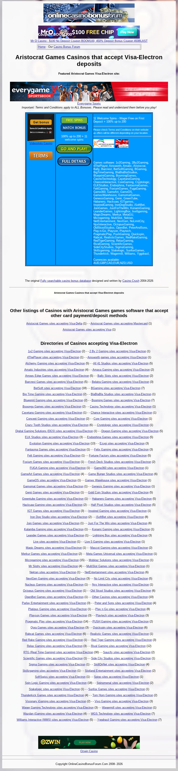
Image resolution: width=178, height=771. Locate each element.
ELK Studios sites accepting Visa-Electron (52, 437)
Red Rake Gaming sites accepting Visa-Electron (52, 640)
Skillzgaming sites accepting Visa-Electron (49, 670)
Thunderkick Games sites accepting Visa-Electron (52, 695)
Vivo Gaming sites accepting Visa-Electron (122, 701)
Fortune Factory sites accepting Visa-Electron (118, 455)
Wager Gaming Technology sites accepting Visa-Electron (58, 707)
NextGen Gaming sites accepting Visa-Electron (56, 578)
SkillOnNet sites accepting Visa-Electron (119, 664)
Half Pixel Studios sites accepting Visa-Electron (121, 504)
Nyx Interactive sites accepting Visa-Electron (120, 584)
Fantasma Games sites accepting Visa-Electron (55, 449)
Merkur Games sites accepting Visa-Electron (49, 553)
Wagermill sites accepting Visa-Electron (127, 707)
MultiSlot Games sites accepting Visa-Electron (115, 566)
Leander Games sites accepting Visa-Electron (55, 535)
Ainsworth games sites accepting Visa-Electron (117, 357)
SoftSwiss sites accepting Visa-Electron (60, 676)
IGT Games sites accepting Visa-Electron (53, 510)
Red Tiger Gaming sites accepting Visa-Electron (121, 640)
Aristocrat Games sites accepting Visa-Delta (54, 323)
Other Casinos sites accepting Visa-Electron (120, 597)
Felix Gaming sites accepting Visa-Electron (121, 449)
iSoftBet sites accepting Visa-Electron (120, 517)
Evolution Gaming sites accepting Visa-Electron (60, 443)
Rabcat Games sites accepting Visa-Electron (53, 633)
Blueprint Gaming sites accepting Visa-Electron (53, 400)
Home (42, 46)
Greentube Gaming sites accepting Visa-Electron (53, 498)
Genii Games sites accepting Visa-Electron (52, 492)
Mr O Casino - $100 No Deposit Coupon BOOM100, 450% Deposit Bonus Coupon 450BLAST (89, 41)
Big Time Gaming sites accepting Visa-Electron (52, 394)
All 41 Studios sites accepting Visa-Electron (120, 363)
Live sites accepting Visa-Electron (54, 541)
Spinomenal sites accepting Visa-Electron (123, 682)
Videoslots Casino (41, 143)
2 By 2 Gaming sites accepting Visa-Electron (117, 351)
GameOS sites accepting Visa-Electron (52, 480)
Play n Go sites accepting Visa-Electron (120, 609)
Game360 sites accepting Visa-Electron (119, 468)
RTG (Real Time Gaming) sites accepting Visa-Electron (58, 652)
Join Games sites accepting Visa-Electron (52, 523)
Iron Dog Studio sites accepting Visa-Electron (58, 517)
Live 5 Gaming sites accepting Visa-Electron (113, 541)
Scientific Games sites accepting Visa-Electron (53, 658)
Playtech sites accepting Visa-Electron (120, 615)
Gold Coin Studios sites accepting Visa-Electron (118, 492)
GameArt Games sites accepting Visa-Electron (50, 474)
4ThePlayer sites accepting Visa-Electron (53, 357)
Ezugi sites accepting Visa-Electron (122, 443)
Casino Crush (130, 280)
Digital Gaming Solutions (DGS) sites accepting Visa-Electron (54, 431)
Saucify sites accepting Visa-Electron (126, 652)
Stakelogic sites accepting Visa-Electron (54, 689)
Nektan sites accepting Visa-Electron (53, 572)
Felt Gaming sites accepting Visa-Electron (54, 455)
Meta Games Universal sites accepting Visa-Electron (119, 553)
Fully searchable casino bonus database (65, 280)
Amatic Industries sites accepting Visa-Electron (54, 369)
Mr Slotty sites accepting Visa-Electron (53, 566)
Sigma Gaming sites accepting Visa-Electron (57, 664)
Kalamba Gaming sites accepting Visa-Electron (54, 529)
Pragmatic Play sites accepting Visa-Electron (53, 621)
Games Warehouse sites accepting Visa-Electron (116, 480)
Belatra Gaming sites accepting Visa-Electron (120, 381)
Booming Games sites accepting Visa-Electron (121, 400)
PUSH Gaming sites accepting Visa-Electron (120, 621)
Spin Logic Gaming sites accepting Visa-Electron (56, 682)
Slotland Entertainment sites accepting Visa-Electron (118, 670)
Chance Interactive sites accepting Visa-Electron (121, 412)
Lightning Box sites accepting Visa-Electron (120, 535)
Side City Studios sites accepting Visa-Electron (121, 658)
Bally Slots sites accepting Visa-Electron (123, 375)
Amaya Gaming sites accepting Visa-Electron (121, 369)
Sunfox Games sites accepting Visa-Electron (116, 689)
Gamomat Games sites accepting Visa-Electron (53, 486)
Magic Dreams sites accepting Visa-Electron (54, 547)
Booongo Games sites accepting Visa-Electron (52, 406)
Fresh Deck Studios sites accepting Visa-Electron (119, 461)
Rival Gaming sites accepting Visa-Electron (118, 646)
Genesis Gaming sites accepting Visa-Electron (121, 486)
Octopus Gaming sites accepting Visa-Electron (52, 590)
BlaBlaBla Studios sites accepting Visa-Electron (121, 394)
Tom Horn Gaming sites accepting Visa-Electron (122, 695)
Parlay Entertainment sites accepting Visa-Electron (54, 603)
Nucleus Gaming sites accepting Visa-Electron (54, 584)
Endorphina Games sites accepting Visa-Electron (118, 437)
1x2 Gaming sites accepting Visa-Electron (54, 351)
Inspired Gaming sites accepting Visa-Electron (117, 510)
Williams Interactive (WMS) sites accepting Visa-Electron (53, 719)
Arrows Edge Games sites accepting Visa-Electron (57, 375)
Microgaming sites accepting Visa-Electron (52, 560)
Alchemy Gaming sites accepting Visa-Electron (55, 363)
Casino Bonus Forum (67, 46)
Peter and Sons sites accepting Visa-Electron (123, 603)
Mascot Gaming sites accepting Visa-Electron (119, 547)
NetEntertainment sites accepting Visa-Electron (114, 572)
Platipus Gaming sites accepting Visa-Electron (57, 609)
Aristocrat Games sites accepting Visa (87, 329)
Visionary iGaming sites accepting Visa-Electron (55, 701)
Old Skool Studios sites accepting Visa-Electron (121, 590)
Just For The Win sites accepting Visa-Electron (117, 523)
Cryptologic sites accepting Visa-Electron (123, 425)
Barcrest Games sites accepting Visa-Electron (54, 381)
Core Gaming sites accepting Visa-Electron (121, 418)
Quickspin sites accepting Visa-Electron (118, 627)
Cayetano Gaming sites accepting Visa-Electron (52, 412)
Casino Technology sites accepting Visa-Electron (121, 406)
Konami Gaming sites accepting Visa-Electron (121, 529)
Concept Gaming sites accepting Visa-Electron (55, 418)
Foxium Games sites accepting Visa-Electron (51, 461)
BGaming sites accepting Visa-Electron (115, 388)
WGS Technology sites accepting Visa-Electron (121, 713)
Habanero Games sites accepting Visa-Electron (122, 498)
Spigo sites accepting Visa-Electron (116, 676)
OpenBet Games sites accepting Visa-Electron (54, 597)
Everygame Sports (89, 103)
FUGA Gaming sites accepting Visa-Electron (58, 468)
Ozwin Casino (89, 751)
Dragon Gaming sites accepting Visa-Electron (130, 431)
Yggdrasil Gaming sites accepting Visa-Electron (127, 719)
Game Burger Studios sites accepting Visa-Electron (120, 474)
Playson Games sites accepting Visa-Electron (58, 615)
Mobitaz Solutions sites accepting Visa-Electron (119, 560)
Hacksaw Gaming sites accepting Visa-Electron (52, 504)
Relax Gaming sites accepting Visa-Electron (54, 646)
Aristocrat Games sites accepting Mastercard (119, 323)
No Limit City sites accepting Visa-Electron (121, 578)
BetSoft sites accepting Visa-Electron (57, 388)
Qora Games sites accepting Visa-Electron (57, 627)
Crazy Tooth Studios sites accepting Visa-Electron (57, 425)
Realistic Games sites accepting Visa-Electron (119, 633)
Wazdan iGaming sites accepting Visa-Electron (52, 713)
